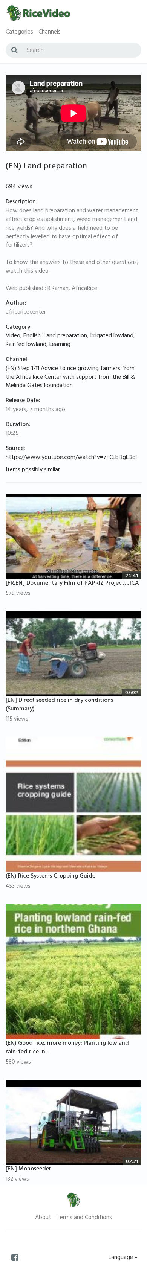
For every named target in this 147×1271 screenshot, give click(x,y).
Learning (59, 345)
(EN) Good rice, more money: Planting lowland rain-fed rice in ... (67, 1048)
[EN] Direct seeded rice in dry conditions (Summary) (59, 705)
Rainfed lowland (26, 345)
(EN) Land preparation (46, 167)
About (43, 1218)
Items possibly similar (33, 470)
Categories (19, 32)
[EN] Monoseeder (28, 1169)
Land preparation (65, 336)
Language (122, 1257)
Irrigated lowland (111, 336)
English (32, 336)
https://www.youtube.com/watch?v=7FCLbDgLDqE (72, 457)
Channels (49, 32)
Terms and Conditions (84, 1218)
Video (13, 336)
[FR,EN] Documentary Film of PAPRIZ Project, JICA (72, 583)
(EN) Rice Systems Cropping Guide (50, 876)
